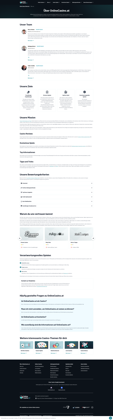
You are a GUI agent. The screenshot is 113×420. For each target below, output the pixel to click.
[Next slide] (93, 238)
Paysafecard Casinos (54, 368)
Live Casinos (37, 368)
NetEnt (67, 368)
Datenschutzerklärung (24, 415)
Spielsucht (66, 273)
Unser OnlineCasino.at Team (25, 120)
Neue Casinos (38, 370)
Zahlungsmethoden (76, 2)
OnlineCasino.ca (51, 389)
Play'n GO (67, 370)
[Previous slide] (20, 238)
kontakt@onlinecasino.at (42, 286)
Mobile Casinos (38, 372)
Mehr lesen (30, 40)
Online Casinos (41, 2)
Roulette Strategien (85, 366)
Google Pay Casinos (54, 374)
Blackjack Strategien (85, 368)
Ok (110, 418)
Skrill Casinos (53, 372)
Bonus (48, 2)
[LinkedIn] (29, 57)
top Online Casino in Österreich (33, 177)
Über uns (21, 366)
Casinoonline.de (61, 389)
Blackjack (52, 166)
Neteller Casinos (53, 376)
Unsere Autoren (23, 368)
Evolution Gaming (69, 374)
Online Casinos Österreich (24, 6)
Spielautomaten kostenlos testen (79, 146)
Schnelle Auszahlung (39, 366)
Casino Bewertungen (87, 2)
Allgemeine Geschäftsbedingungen (35, 415)
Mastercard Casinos (54, 370)
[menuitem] (41, 2)
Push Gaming (68, 372)
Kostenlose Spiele (65, 2)
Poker (57, 166)
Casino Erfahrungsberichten (84, 136)
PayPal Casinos (53, 366)
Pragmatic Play (69, 366)
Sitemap (21, 372)
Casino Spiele (56, 2)
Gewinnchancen (84, 370)
